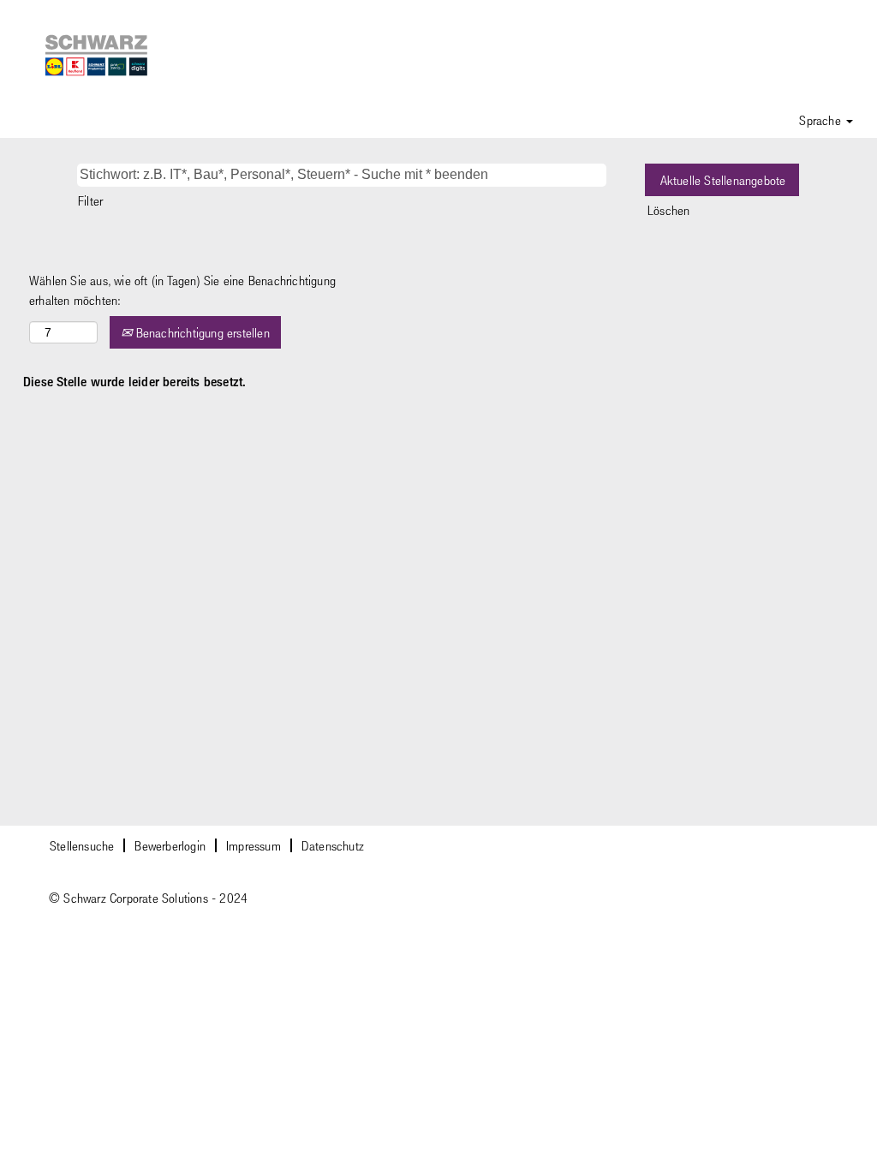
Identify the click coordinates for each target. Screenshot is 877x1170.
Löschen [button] (668, 210)
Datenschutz (332, 845)
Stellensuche (82, 845)
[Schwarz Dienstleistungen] (96, 55)
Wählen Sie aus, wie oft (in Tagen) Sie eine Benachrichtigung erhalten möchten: (182, 289)
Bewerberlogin (170, 845)
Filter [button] (90, 200)
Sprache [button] (821, 120)
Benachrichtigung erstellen (200, 332)
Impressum (253, 845)
